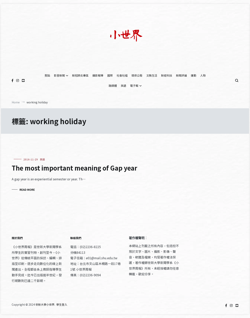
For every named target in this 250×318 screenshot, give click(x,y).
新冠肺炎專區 (80, 75)
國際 (110, 75)
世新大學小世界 (44, 304)
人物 (203, 75)
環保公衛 (136, 75)
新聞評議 (181, 75)
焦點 (47, 75)
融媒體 (113, 86)
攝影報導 (97, 75)
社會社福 (122, 75)
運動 (193, 75)
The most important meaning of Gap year (74, 167)
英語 (123, 86)
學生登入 (61, 304)
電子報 (134, 86)
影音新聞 (59, 75)
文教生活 (151, 75)
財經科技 (166, 75)
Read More (27, 190)
